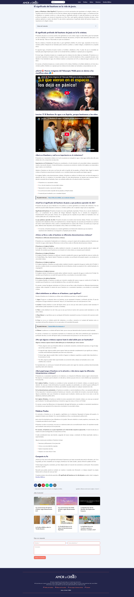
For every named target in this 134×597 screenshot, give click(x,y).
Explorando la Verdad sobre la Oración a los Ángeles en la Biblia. (48, 489)
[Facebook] (35, 485)
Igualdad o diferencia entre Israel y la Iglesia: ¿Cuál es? (87, 489)
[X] (39, 485)
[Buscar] (63, 2)
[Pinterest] (43, 485)
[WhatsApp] (47, 485)
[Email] (54, 485)
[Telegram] (51, 485)
